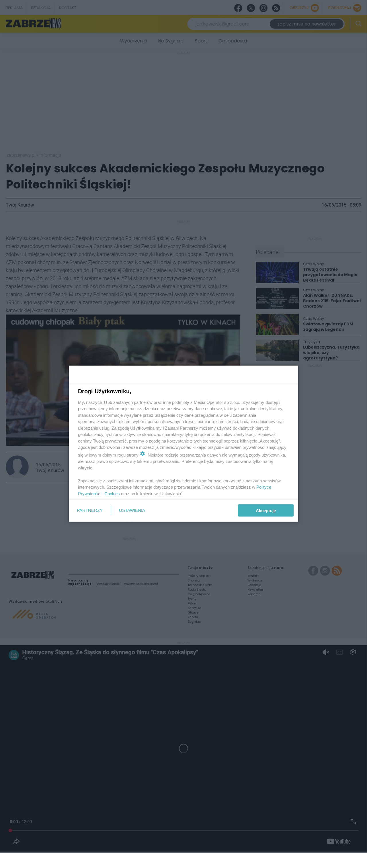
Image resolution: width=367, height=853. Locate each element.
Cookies (112, 493)
